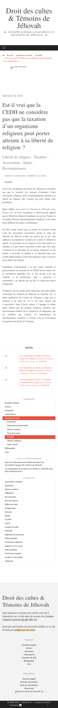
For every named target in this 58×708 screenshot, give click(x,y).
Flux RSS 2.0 (38, 691)
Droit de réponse (11, 501)
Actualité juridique (12, 403)
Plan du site (29, 688)
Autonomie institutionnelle (17, 426)
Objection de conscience (14, 535)
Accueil (10, 55)
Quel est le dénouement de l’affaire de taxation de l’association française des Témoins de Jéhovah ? (24, 463)
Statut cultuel (12, 444)
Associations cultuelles (14, 482)
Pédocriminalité (11, 538)
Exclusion (8, 512)
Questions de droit (24, 55)
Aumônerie (11, 422)
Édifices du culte (11, 504)
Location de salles (12, 527)
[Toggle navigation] (4, 48)
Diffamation (9, 493)
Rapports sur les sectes (14, 546)
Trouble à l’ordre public (14, 557)
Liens (7, 452)
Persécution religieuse (13, 542)
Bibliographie (10, 448)
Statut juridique (11, 550)
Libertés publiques (14, 441)
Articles (8, 407)
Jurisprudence (10, 414)
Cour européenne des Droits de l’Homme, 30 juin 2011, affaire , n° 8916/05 (36, 358)
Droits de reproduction (29, 685)
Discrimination (10, 497)
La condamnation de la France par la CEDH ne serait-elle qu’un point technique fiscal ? (29, 470)
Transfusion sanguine (13, 553)
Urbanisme (9, 561)
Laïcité (7, 523)
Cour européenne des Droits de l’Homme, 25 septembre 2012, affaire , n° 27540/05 (35, 382)
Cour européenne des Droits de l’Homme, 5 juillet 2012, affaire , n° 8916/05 (35, 370)
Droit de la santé (13, 433)
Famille (7, 516)
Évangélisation (10, 508)
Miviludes (9, 531)
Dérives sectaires (14, 429)
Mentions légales (29, 679)
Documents (9, 410)
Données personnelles (29, 682)
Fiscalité (38, 55)
